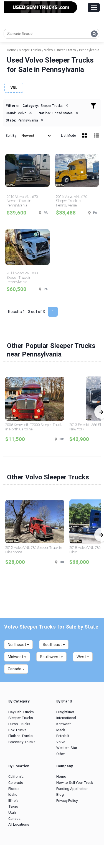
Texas (13, 806)
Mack (60, 730)
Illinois (13, 801)
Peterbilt (62, 736)
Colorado (15, 783)
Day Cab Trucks (21, 712)
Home (61, 776)
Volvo (60, 742)
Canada (14, 818)
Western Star (66, 748)
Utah (12, 812)
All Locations (18, 824)
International (66, 718)
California (16, 776)
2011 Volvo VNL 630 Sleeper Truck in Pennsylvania (22, 277)
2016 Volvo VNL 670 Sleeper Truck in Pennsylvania (71, 201)
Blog (60, 794)
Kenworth (64, 724)
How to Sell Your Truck (74, 783)
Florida (13, 789)
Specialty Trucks (21, 742)
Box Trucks (17, 730)
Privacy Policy (67, 801)
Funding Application (72, 789)
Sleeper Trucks (20, 718)
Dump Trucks (19, 724)
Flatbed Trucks (20, 736)
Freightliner (65, 712)
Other (60, 754)
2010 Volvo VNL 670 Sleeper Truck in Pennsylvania (22, 201)
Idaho (12, 794)
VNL (14, 88)
